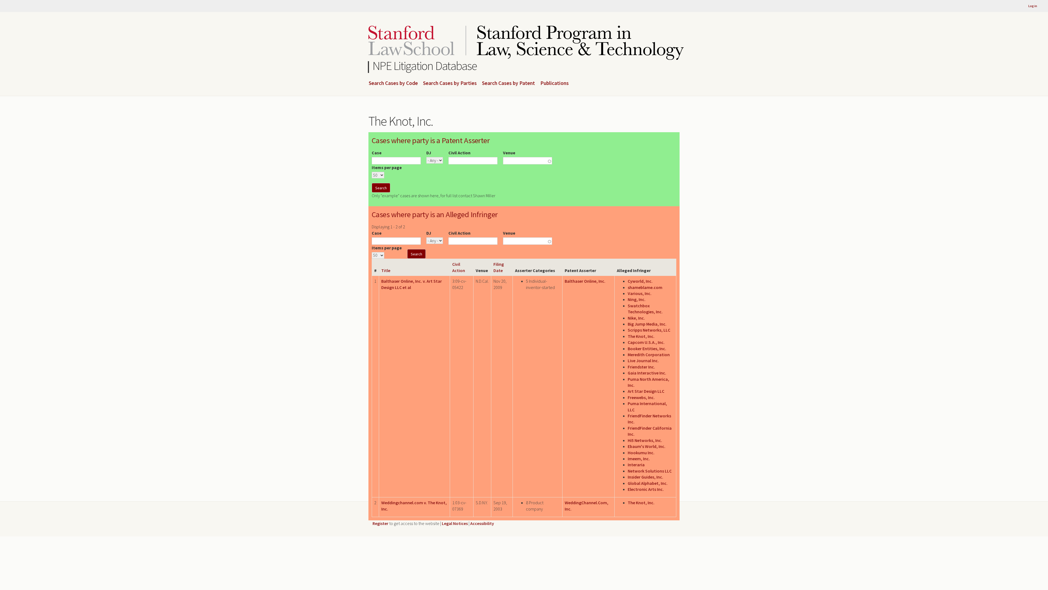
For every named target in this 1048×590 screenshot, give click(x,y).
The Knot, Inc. (641, 336)
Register (380, 523)
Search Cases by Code (393, 83)
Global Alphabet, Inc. (648, 483)
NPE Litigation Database (425, 65)
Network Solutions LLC (650, 471)
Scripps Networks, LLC (649, 330)
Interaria (636, 464)
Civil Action (459, 152)
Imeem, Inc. (639, 458)
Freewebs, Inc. (641, 397)
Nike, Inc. (636, 318)
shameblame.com (645, 287)
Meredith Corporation (649, 354)
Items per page (387, 167)
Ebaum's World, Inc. (646, 446)
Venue (509, 152)
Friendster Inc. (641, 367)
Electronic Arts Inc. (646, 489)
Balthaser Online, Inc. (585, 281)
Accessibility (482, 523)
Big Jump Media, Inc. (647, 324)
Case (377, 152)
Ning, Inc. (636, 299)
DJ (428, 152)
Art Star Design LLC (646, 391)
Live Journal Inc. (643, 360)
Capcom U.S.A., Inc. (646, 342)
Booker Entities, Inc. (647, 348)
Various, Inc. (639, 293)
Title (385, 270)
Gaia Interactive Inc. (647, 373)
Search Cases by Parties (450, 83)
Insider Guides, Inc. (645, 477)
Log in (1032, 6)
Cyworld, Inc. (640, 281)
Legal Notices (455, 523)
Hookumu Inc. (641, 452)
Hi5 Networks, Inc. (645, 440)
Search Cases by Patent (508, 83)
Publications (554, 83)
